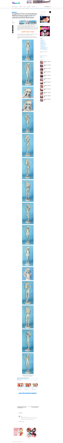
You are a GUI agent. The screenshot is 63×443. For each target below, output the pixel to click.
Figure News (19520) (43, 43)
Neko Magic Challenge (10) (44, 47)
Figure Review (33, 6)
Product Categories (14, 6)
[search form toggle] (50, 6)
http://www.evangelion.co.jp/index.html (23, 378)
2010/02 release (13, 12)
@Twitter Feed (42, 57)
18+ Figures (20, 6)
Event (24, 6)
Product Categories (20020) (44, 49)
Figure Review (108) (43, 44)
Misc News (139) (43, 46)
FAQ (36, 6)
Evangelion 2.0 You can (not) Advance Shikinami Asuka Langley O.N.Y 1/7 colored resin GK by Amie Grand (20, 388)
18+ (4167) (42, 40)
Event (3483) (42, 42)
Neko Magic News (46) (43, 48)
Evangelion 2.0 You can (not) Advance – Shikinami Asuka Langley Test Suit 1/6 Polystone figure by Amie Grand (27, 388)
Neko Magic (17, 441)
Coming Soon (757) (43, 41)
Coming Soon (28, 6)
